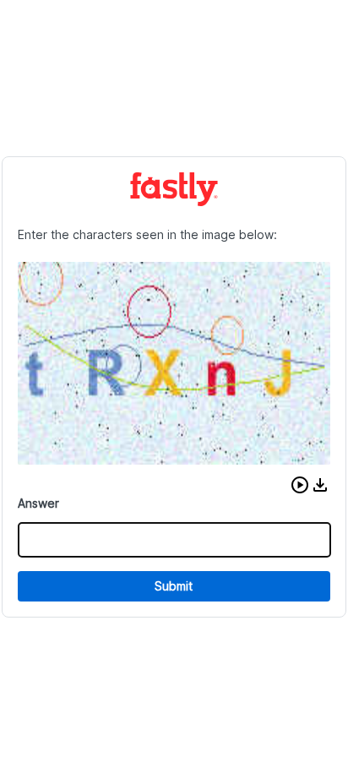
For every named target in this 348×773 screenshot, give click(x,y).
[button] (300, 485)
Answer (38, 503)
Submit (174, 586)
